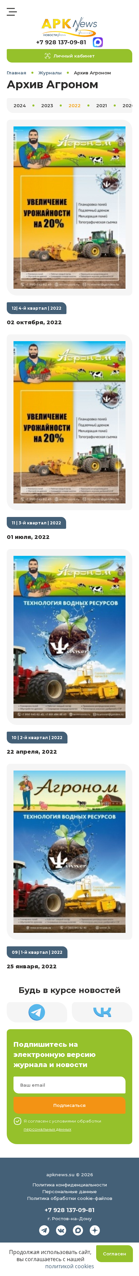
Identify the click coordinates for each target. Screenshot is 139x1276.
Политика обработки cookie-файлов (69, 1198)
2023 (47, 105)
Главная (16, 72)
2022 (74, 105)
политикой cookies (69, 1266)
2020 (128, 105)
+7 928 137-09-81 (61, 42)
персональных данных (47, 1129)
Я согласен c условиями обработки (62, 1125)
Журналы (50, 72)
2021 (101, 105)
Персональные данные (69, 1191)
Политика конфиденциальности (69, 1184)
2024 (19, 105)
